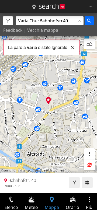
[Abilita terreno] (89, 43)
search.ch (10, 170)
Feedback (13, 30)
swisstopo (24, 170)
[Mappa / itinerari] (34, 7)
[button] (48, 100)
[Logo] (52, 6)
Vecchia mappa (42, 30)
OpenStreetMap (43, 170)
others (60, 170)
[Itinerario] (74, 182)
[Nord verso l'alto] (89, 56)
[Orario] (87, 182)
